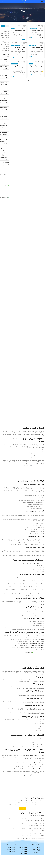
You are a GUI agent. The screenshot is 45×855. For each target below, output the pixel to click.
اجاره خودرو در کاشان (23, 851)
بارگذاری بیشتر (27, 80)
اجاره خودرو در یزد (24, 849)
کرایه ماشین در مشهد (15, 63)
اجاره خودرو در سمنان (11, 851)
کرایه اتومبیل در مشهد (37, 30)
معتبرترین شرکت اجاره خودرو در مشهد (19, 48)
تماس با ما (22, 808)
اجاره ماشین (5, 91)
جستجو (3, 26)
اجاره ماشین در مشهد (5, 35)
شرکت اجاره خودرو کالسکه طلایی (14, 45)
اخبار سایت (31, 63)
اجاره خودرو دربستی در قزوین (36, 853)
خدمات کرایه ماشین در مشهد (19, 66)
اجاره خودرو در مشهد (5, 33)
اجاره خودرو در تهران (36, 847)
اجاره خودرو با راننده (4, 73)
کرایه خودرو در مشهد (33, 28)
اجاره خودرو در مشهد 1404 (18, 30)
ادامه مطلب (41, 37)
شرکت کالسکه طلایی (4, 148)
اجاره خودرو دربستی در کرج (36, 850)
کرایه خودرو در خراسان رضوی (37, 48)
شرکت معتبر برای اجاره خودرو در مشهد (32, 755)
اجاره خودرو (13, 28)
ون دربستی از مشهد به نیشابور (5, 51)
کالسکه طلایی (5, 155)
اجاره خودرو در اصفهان (23, 847)
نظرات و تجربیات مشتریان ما (36, 66)
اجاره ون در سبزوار (5, 37)
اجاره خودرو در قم (24, 853)
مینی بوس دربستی (5, 48)
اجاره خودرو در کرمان (11, 849)
